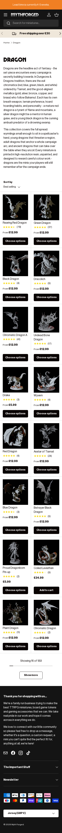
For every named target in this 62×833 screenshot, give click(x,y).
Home (6, 43)
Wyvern (38, 395)
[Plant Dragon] (15, 612)
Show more (31, 675)
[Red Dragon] (15, 436)
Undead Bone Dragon (42, 337)
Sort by (7, 182)
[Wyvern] (46, 380)
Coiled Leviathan (44, 568)
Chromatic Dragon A (15, 335)
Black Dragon (11, 279)
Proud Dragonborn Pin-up (14, 570)
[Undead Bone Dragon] (46, 320)
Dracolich (39, 279)
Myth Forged (18, 824)
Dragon (16, 43)
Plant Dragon (10, 628)
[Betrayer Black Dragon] (46, 492)
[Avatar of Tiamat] (46, 436)
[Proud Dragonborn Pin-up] (15, 552)
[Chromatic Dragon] (46, 612)
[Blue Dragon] (15, 492)
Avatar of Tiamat (44, 451)
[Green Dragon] (46, 207)
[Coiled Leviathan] (46, 552)
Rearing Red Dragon (15, 222)
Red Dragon (10, 451)
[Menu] (5, 15)
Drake (6, 395)
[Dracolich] (46, 263)
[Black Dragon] (15, 263)
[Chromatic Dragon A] (15, 319)
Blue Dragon (10, 507)
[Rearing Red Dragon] (15, 207)
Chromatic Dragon (45, 628)
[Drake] (15, 379)
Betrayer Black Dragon (42, 509)
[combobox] (31, 23)
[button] (56, 15)
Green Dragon (42, 223)
